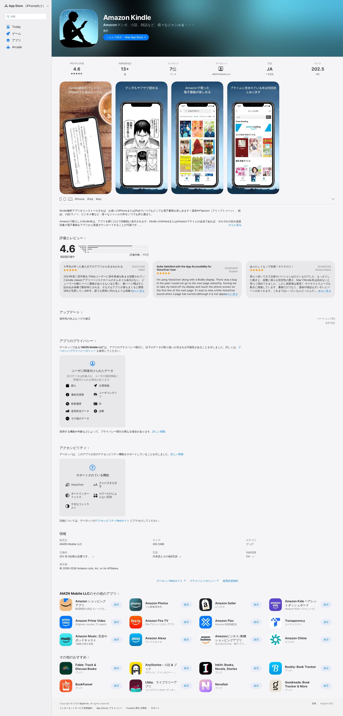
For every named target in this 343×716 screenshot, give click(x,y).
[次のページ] (339, 279)
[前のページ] (55, 279)
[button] (25, 27)
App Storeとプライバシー (109, 708)
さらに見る (234, 224)
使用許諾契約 (230, 580)
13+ (248, 556)
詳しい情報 (158, 431)
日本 (314, 703)
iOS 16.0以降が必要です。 (75, 556)
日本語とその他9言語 (165, 556)
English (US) (326, 703)
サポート (155, 708)
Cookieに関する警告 (136, 708)
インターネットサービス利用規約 (76, 708)
